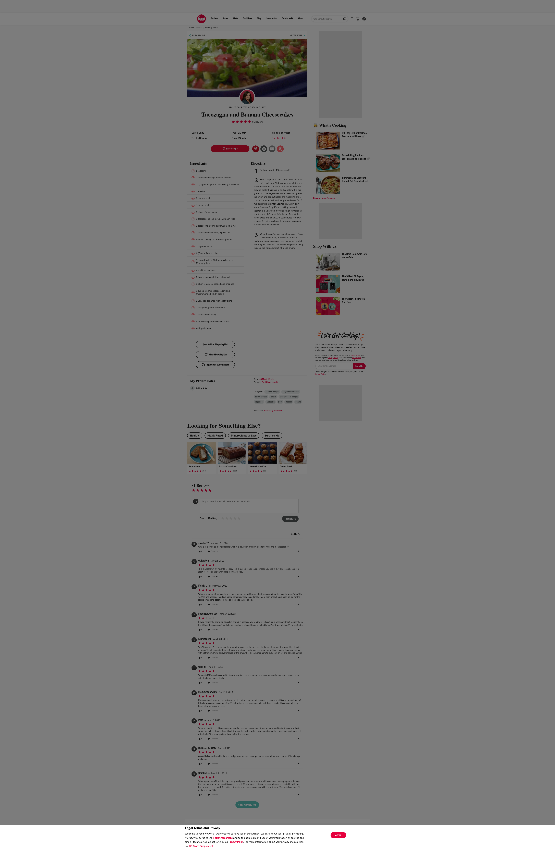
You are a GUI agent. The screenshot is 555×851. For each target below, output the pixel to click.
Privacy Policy (236, 842)
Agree (338, 835)
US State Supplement (201, 846)
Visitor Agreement (223, 838)
